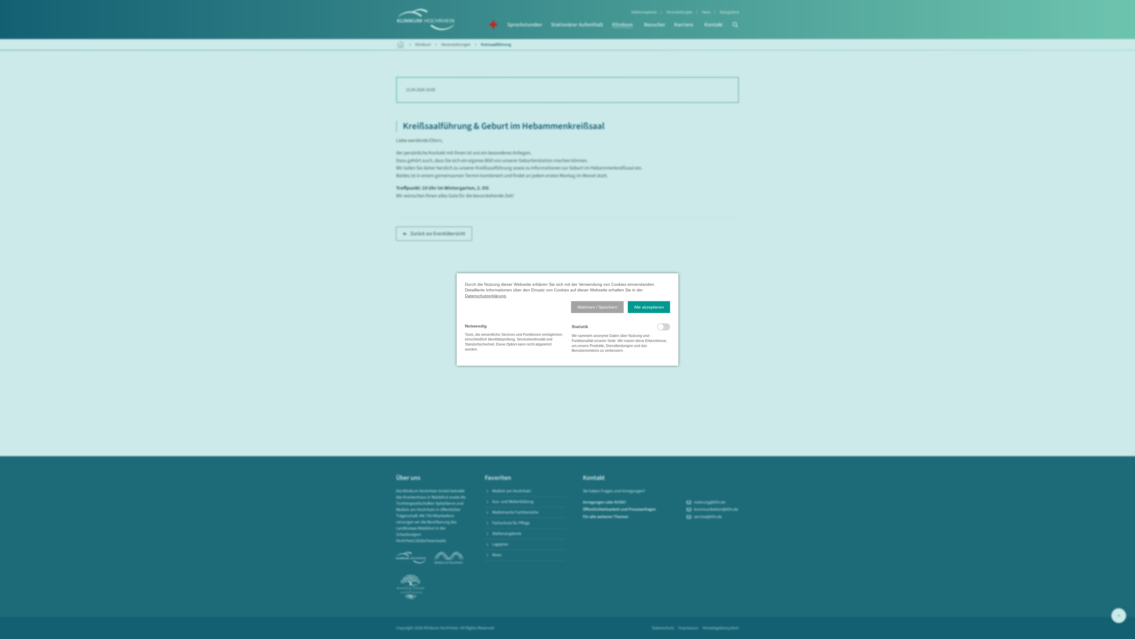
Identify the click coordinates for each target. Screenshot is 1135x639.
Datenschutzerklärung (485, 295)
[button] (597, 307)
